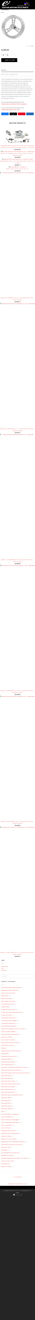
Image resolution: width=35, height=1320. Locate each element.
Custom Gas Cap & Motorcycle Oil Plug (11, 1012)
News (2, 1111)
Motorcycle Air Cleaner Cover (9, 1056)
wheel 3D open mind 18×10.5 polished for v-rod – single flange (17, 691)
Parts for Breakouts (6, 1117)
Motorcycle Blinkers (6, 1059)
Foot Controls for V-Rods (7, 1040)
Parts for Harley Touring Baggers (10, 1119)
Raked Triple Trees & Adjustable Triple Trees (13, 1141)
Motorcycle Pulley (6, 1097)
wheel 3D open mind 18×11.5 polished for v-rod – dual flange (17, 953)
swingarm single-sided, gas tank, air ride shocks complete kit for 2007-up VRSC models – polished (17, 146)
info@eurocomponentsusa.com (17, 1183)
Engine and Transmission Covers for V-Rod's (13, 1029)
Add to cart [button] (18, 141)
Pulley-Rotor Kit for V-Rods (8, 1130)
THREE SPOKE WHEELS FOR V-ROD (10, 109)
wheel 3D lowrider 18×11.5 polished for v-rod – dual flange (17, 299)
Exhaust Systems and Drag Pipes (10, 1034)
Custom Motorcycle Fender (8, 1018)
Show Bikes (4, 1150)
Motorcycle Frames (6, 1075)
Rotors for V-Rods (6, 1147)
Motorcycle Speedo (6, 1106)
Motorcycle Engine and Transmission (11, 1070)
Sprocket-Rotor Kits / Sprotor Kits (10, 1152)
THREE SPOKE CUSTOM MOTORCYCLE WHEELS (14, 104)
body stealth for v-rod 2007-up (17, 169)
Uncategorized (5, 1163)
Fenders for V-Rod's (6, 1037)
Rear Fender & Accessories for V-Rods (11, 1144)
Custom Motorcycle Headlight (9, 1020)
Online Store (4, 966)
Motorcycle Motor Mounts (8, 1092)
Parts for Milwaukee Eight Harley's (10, 1122)
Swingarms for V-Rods (7, 1155)
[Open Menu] (27, 4)
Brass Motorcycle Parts (7, 1004)
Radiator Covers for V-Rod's (8, 1139)
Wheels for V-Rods (6, 1166)
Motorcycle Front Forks (7, 1078)
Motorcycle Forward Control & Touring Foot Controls (15, 1073)
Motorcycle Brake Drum (7, 1064)
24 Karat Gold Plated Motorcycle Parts (11, 987)
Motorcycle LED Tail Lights (8, 1086)
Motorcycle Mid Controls (7, 1089)
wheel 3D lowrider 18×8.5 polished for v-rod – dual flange (17, 560)
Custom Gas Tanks (6, 1015)
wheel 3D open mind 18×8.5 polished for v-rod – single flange (17, 822)
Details (3, 70)
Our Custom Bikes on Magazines (10, 1114)
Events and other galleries (8, 1031)
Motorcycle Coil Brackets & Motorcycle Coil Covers (14, 1067)
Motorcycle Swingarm (7, 1108)
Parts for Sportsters (6, 1125)
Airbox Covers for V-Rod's (8, 993)
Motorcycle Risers (6, 1100)
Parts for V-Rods (5, 1128)
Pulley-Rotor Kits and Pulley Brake (10, 1133)
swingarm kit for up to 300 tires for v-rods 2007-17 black (17, 162)
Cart (2, 968)
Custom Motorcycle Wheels (8, 1026)
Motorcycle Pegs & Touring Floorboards (11, 1095)
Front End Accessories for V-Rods (10, 1042)
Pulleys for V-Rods (6, 1136)
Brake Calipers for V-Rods (8, 1001)
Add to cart (10, 60)
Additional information (9, 74)
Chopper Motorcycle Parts (8, 1009)
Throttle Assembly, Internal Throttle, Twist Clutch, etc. (15, 1158)
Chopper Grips (5, 1007)
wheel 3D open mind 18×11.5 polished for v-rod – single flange (17, 429)
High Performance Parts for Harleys (10, 1051)
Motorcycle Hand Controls (8, 1081)
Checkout (3, 970)
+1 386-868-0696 (17, 1177)
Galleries (3, 1048)
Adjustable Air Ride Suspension (9, 990)
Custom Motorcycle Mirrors (8, 1023)
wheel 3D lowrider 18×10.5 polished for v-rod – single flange (17, 154)
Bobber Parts (4, 996)
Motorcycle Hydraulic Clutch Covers (10, 1084)
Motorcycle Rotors (6, 1103)
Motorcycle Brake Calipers (8, 1062)
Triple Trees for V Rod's (7, 1161)
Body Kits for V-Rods (6, 998)
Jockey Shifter (5, 1053)
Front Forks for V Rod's (7, 1045)
